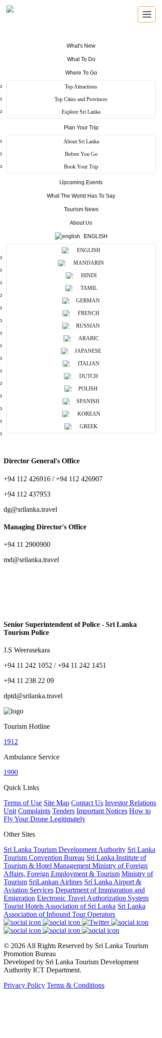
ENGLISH (87, 250)
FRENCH (87, 313)
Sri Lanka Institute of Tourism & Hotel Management (75, 861)
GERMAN (87, 300)
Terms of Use (23, 803)
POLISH (87, 389)
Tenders (63, 811)
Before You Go (81, 154)
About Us (81, 223)
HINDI (87, 275)
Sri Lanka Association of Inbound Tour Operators (74, 910)
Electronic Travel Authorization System (92, 898)
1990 (11, 772)
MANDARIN (87, 263)
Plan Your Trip (81, 127)
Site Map (56, 803)
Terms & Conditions (75, 985)
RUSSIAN (87, 326)
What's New (81, 46)
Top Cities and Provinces (81, 99)
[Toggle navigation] (147, 14)
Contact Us (87, 803)
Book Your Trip (81, 167)
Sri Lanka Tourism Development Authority (65, 849)
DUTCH (87, 376)
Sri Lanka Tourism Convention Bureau (79, 853)
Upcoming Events (81, 182)
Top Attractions (81, 87)
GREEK (87, 426)
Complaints (34, 811)
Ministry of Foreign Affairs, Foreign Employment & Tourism (76, 870)
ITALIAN (87, 363)
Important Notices (101, 811)
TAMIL (87, 288)
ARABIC (87, 338)
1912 (11, 741)
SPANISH (87, 401)
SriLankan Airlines (55, 882)
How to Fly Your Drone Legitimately (77, 815)
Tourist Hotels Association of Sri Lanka (60, 906)
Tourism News (81, 209)
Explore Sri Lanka (81, 112)
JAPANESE (87, 351)
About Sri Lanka (81, 141)
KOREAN (87, 414)
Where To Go (81, 73)
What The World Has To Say (81, 196)
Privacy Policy (24, 985)
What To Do (81, 59)
